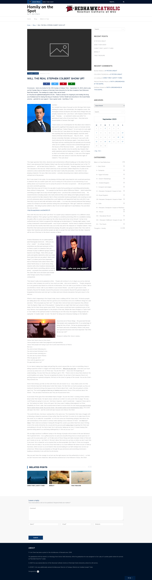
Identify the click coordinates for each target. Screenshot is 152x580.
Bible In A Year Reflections (102, 162)
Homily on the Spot (40, 9)
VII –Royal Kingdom (102, 195)
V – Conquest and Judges (103, 187)
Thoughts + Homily (33, 73)
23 (105, 141)
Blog (35, 19)
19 (118, 137)
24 (109, 141)
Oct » (99, 151)
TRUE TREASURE (76, 485)
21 (96, 141)
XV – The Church (101, 224)
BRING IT (51, 485)
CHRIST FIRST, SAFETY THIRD (51, 2)
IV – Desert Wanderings (103, 179)
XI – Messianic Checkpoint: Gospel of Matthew (110, 208)
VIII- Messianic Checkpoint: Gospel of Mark (109, 199)
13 (122, 133)
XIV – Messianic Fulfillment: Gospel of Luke (109, 220)
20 (122, 137)
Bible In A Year (44, 19)
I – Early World (100, 166)
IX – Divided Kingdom (102, 183)
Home (29, 19)
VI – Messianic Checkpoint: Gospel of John (108, 191)
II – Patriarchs (100, 170)
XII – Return (99, 212)
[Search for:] (115, 2)
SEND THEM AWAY (100, 45)
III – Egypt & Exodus (102, 174)
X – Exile (98, 203)
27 (122, 141)
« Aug (95, 151)
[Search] (123, 2)
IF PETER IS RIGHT (100, 41)
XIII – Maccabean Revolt (103, 216)
